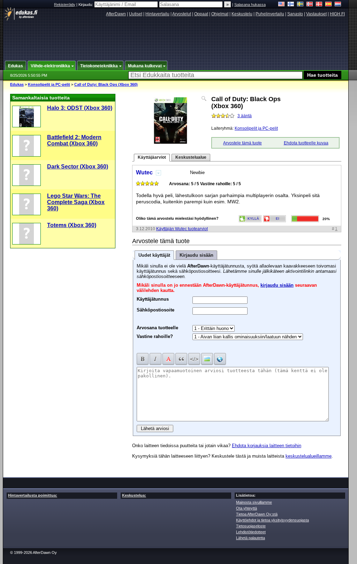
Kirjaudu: (86, 4)
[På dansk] (319, 5)
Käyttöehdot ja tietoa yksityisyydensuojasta (272, 520)
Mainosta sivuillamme (254, 502)
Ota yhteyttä (246, 508)
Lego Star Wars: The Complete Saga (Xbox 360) (76, 202)
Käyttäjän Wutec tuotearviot (182, 228)
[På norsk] (309, 5)
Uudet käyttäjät (154, 255)
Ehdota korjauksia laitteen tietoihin (266, 445)
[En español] (328, 5)
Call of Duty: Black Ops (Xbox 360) (106, 84)
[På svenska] (300, 5)
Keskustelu (241, 14)
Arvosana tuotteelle (157, 327)
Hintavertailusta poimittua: (32, 495)
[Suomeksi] (291, 5)
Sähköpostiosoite (155, 309)
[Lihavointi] (143, 359)
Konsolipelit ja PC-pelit (49, 84)
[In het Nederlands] (338, 5)
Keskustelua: (134, 495)
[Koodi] (194, 359)
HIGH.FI (337, 14)
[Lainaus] (181, 359)
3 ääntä (244, 115)
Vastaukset (316, 14)
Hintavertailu (157, 14)
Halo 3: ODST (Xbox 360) (79, 108)
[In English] (281, 5)
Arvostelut (181, 14)
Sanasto (295, 14)
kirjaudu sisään (277, 285)
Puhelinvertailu (270, 14)
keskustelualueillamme (309, 456)
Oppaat (201, 14)
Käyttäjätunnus (153, 298)
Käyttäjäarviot (152, 157)
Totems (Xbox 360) (71, 225)
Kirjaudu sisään (196, 255)
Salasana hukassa (250, 4)
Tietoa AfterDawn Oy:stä (257, 514)
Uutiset (135, 14)
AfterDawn (116, 14)
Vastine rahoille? (155, 336)
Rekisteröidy (64, 4)
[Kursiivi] (155, 359)
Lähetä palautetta (250, 538)
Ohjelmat (219, 14)
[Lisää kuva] (207, 359)
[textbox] (215, 75)
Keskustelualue (190, 157)
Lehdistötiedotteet (251, 532)
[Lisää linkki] (220, 359)
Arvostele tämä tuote (242, 143)
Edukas (17, 84)
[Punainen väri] (168, 359)
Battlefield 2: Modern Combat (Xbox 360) (74, 140)
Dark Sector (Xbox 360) (77, 167)
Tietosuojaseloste (251, 526)
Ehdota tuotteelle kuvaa (306, 143)
